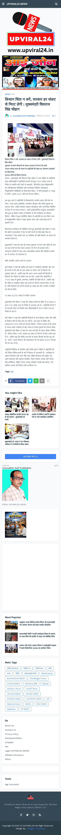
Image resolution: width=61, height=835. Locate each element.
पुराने (55, 466)
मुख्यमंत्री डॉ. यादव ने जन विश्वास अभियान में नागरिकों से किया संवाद (17, 442)
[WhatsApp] (36, 380)
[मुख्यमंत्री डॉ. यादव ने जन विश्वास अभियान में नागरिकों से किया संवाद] (17, 431)
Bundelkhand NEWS (16, 678)
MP (13, 94)
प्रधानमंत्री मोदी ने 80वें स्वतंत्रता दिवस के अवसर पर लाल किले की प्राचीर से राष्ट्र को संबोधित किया (37, 635)
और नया (6, 466)
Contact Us (10, 730)
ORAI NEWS (41, 704)
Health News (32, 689)
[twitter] (27, 814)
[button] (3, 4)
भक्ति (50, 668)
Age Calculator (12, 784)
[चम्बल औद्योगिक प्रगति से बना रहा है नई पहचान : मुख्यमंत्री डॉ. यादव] (17, 404)
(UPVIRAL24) (29, 826)
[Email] (42, 380)
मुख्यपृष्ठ (7, 94)
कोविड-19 (27, 668)
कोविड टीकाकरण (12, 668)
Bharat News (47, 673)
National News (13, 704)
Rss (6, 746)
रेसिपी (17, 673)
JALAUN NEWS (13, 694)
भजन (8, 673)
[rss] (39, 814)
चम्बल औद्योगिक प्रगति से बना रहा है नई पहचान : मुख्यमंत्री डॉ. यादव (17, 417)
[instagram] (33, 814)
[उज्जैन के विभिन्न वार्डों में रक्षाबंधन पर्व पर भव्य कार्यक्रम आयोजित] (44, 404)
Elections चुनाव (31, 684)
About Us (9, 725)
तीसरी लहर (39, 668)
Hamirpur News (14, 689)
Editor (8, 759)
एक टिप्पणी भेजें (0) (30, 456)
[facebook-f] (21, 814)
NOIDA (28, 704)
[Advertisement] (30, 577)
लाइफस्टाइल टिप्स (30, 673)
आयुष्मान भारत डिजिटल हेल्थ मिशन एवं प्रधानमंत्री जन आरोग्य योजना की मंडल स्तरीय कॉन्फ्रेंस (37, 623)
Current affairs (13, 684)
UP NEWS (25, 709)
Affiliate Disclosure (14, 755)
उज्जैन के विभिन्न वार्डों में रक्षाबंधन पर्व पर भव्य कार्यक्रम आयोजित (43, 415)
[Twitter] (30, 380)
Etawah (45, 684)
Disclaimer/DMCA (13, 738)
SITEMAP (9, 742)
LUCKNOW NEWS (34, 699)
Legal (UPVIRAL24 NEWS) (17, 751)
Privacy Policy (11, 734)
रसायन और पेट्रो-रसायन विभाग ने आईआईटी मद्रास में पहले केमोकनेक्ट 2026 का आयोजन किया (37, 646)
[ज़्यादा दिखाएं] (48, 380)
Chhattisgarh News (38, 678)
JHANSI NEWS (32, 694)
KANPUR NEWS (14, 699)
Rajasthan (11, 709)
